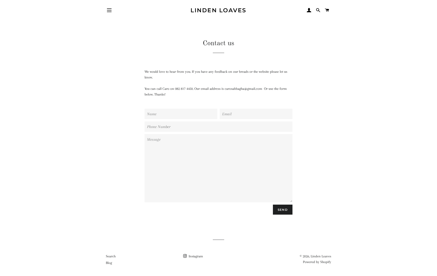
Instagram (195, 256)
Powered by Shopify (317, 262)
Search (111, 256)
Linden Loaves (218, 10)
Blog (109, 263)
